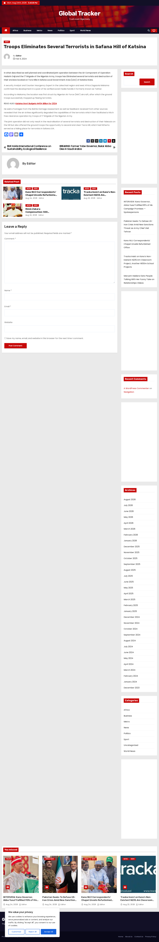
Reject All (33, 931)
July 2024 (128, 646)
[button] (149, 30)
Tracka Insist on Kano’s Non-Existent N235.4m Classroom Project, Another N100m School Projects (137, 901)
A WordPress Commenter (136, 388)
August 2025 (130, 570)
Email (7, 306)
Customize (16, 931)
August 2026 (130, 499)
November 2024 (131, 623)
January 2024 (130, 681)
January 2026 (130, 540)
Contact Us (138, 936)
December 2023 (131, 687)
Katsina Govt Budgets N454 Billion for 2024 (36, 103)
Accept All (48, 931)
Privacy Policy (150, 936)
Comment (10, 238)
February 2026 (131, 534)
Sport (72, 30)
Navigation (129, 392)
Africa (15, 30)
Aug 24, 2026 (31, 198)
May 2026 (128, 517)
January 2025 (130, 611)
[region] (32, 922)
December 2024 (132, 617)
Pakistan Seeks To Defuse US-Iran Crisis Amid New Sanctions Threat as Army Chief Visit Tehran (59, 901)
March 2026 (129, 528)
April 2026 (128, 523)
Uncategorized (131, 745)
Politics (61, 30)
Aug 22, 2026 (31, 215)
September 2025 (132, 564)
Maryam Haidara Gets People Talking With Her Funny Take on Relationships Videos (139, 279)
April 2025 (128, 593)
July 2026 (128, 505)
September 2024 (132, 634)
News (50, 30)
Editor (19, 56)
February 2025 (131, 605)
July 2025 (128, 576)
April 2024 (129, 664)
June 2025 (129, 581)
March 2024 (129, 670)
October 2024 (131, 628)
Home (120, 936)
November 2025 (131, 552)
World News (85, 30)
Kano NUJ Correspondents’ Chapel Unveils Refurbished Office (41, 195)
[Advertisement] (139, 138)
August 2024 (130, 640)
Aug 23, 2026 (89, 198)
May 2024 (128, 658)
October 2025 (130, 558)
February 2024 (131, 676)
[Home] (6, 30)
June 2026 (129, 511)
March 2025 (129, 599)
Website (8, 322)
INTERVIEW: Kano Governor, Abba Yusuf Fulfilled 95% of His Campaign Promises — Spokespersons (20, 901)
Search (129, 73)
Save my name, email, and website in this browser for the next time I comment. (44, 338)
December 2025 (132, 546)
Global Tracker (79, 13)
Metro (39, 30)
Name (8, 290)
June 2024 (129, 652)
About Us (128, 936)
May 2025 (128, 587)
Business (27, 30)
